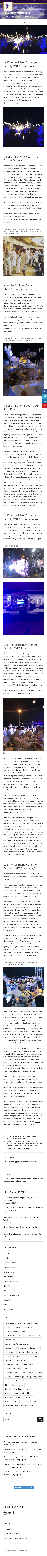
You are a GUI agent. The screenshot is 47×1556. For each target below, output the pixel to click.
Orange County (21, 1146)
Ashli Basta (7, 1472)
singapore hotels (11, 1381)
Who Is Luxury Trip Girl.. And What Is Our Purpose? (22, 1538)
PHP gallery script (10, 1442)
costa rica (25, 1332)
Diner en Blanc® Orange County (17, 1344)
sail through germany (23, 1377)
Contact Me (8, 1529)
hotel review (32, 1352)
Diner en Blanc (23, 1142)
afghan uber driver (23, 1323)
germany (23, 1348)
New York (7, 1286)
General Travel (30, 1136)
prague (38, 1373)
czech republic (10, 1336)
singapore (38, 1377)
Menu (24, 22)
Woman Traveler (27, 1405)
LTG (25, 59)
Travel (26, 1148)
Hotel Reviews (9, 1277)
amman (36, 1323)
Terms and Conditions (11, 1534)
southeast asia (26, 1381)
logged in (17, 1162)
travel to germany (11, 1401)
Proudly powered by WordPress (15, 1551)
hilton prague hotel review (14, 1352)
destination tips (35, 1336)
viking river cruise (11, 1405)
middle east (21, 1360)
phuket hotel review (12, 1373)
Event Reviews (14, 1136)
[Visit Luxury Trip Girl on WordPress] (5, 1514)
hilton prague (34, 1348)
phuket (27, 1368)
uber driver (25, 1401)
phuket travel (28, 1373)
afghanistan (9, 1323)
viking (34, 1401)
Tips (5, 1305)
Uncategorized (9, 1309)
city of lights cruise (12, 1332)
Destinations (8, 1258)
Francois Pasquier (30, 169)
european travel (11, 1348)
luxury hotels (9, 1360)
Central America (9, 1253)
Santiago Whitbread (11, 1449)
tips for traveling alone (13, 1389)
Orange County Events (13, 1368)
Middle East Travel (10, 1281)
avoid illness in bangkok (13, 1327)
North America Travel (18, 1138)
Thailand (6, 1300)
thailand (38, 1381)
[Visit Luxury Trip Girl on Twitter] (9, 1514)
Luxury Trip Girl (18, 13)
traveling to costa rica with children (18, 1393)
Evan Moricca (8, 1464)
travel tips (27, 1397)
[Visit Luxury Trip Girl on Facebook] (14, 1514)
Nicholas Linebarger (11, 1457)
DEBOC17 (11, 1142)
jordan (7, 1356)
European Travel (9, 1263)
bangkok (28, 1327)
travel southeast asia (13, 1397)
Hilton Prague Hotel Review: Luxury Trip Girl (20, 1227)
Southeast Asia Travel (11, 1295)
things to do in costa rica (14, 1385)
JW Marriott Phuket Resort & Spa (25, 1356)
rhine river (8, 1377)
